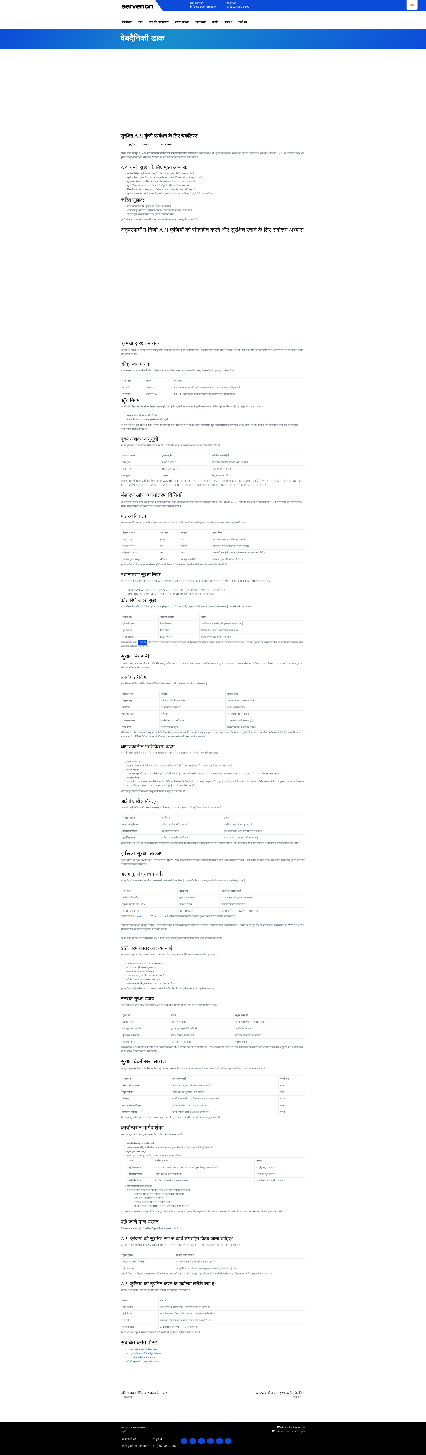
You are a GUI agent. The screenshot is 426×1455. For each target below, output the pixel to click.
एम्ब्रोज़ (132, 144)
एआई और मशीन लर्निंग (158, 22)
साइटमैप (124, 1431)
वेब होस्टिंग (127, 22)
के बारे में (228, 22)
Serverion (138, 916)
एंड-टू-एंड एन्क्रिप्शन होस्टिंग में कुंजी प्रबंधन (144, 1353)
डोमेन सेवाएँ (201, 22)
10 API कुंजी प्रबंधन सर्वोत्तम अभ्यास (141, 1357)
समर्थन (215, 22)
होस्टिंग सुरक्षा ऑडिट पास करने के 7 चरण (143, 1361)
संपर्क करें (242, 22)
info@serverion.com (203, 6)
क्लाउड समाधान (182, 22)
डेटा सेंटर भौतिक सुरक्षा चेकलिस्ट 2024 (142, 1349)
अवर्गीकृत (147, 144)
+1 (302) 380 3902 (237, 6)
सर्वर (140, 22)
